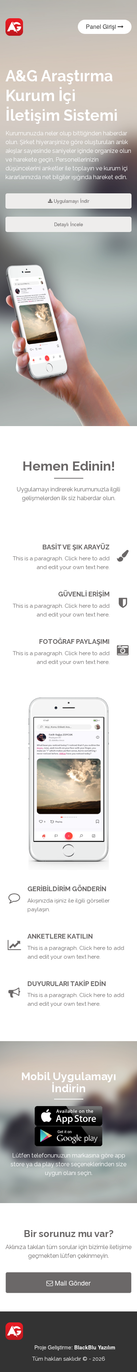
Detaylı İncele (68, 224)
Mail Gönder (72, 1282)
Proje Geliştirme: (74, 1347)
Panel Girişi (102, 26)
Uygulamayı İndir (70, 200)
